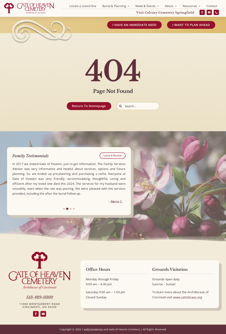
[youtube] (209, 12)
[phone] (216, 12)
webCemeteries (93, 329)
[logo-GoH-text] (39, 273)
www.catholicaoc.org (187, 297)
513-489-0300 (39, 297)
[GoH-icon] (39, 253)
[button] (64, 209)
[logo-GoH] (29, 3)
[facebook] (202, 12)
